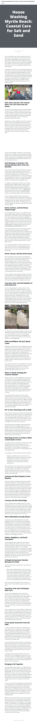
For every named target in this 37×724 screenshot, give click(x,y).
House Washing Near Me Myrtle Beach (13, 225)
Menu (3, 3)
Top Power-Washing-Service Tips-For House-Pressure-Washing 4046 (17, 1)
